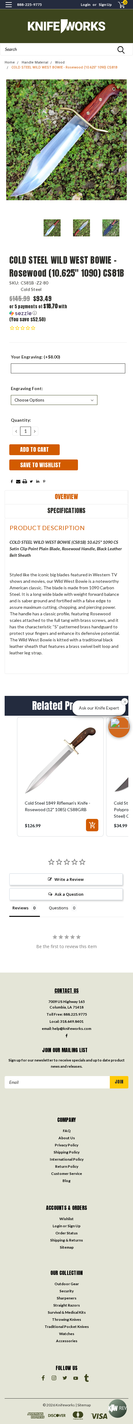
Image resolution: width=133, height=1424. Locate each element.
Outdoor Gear (66, 1283)
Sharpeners (66, 1298)
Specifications (66, 510)
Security (66, 1291)
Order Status (66, 1233)
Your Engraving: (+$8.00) (35, 356)
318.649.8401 (72, 1021)
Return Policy (66, 1166)
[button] (38, 309)
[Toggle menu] (8, 8)
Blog (66, 1180)
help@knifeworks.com (71, 1028)
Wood (60, 62)
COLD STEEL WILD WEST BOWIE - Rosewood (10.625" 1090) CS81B (64, 67)
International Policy (67, 1159)
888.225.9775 (75, 1014)
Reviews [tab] (20, 908)
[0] (118, 5)
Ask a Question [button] (69, 894)
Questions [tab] (58, 908)
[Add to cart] (92, 825)
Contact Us (66, 990)
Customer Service (66, 1173)
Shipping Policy (66, 1152)
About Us (66, 1138)
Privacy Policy (66, 1145)
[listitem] (60, 777)
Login (85, 4)
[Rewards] (117, 1408)
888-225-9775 (29, 4)
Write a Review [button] (69, 879)
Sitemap (67, 1247)
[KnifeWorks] (66, 26)
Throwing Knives (66, 1319)
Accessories (66, 1340)
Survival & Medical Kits (67, 1312)
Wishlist (66, 1218)
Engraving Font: (27, 388)
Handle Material (35, 62)
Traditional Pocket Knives (67, 1326)
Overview (66, 496)
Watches (66, 1333)
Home (10, 62)
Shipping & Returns (66, 1240)
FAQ (67, 1130)
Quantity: (21, 420)
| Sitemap (83, 1405)
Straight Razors (66, 1305)
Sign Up (105, 4)
